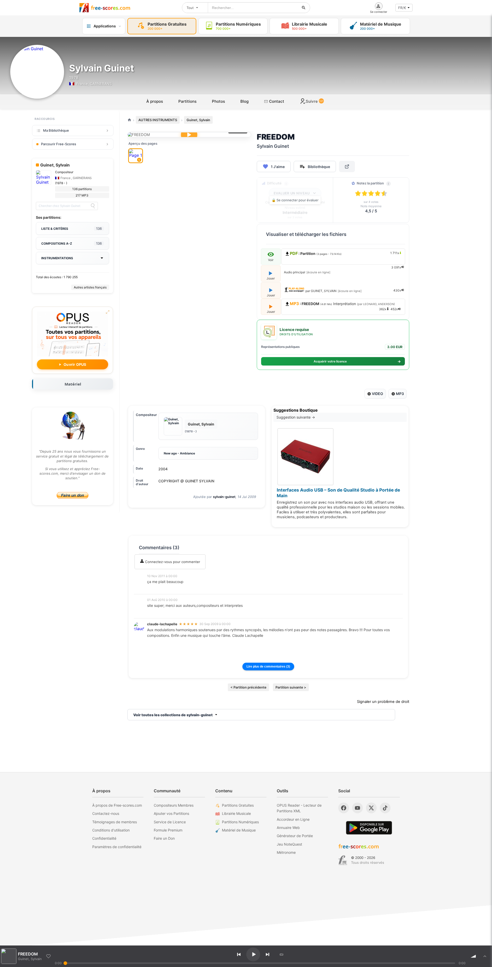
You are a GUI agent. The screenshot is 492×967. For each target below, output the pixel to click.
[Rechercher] (304, 8)
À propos (154, 101)
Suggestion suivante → (295, 417)
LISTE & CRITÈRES (71, 228)
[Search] (92, 206)
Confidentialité (104, 838)
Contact (276, 101)
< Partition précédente (248, 687)
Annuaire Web (288, 827)
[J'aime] (48, 956)
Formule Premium (168, 830)
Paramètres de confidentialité (116, 847)
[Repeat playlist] (281, 954)
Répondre (158, 588)
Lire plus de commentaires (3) (268, 666)
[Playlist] (485, 956)
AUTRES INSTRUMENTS (157, 120)
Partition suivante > (290, 687)
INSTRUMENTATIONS (57, 258)
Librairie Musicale (236, 813)
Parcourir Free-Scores (58, 144)
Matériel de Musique (239, 830)
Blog (244, 101)
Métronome (286, 852)
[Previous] (239, 954)
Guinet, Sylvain (198, 120)
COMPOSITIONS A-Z (71, 243)
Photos (218, 101)
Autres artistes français (90, 287)
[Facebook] (343, 808)
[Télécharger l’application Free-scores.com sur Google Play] (369, 828)
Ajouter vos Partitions (171, 813)
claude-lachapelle (162, 624)
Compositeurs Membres (173, 805)
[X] (371, 808)
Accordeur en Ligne (293, 819)
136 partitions (82, 189)
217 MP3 (82, 195)
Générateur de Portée (295, 836)
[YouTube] (357, 808)
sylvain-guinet (224, 497)
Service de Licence (170, 822)
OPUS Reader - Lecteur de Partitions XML (299, 808)
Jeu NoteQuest (289, 844)
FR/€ (402, 8)
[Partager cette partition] (347, 166)
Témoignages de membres (114, 822)
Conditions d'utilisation (111, 830)
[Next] (267, 954)
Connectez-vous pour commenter (172, 562)
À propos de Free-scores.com (117, 805)
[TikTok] (385, 808)
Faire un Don (164, 838)
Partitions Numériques (240, 822)
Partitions (187, 101)
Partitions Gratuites (238, 805)
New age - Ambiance (179, 453)
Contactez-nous (105, 813)
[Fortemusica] (342, 860)
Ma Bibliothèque (56, 130)
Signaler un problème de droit (383, 701)
